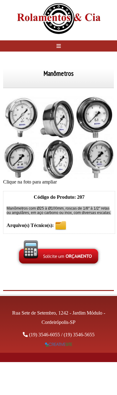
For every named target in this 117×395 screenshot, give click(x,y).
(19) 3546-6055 (44, 334)
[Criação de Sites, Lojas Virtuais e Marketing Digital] (58, 344)
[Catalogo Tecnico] (61, 225)
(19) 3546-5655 (79, 334)
